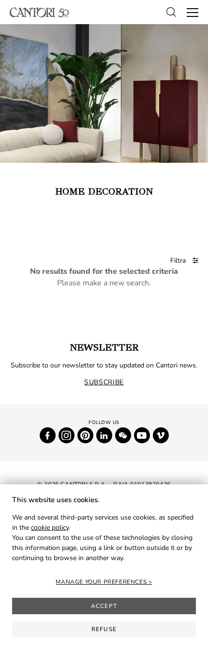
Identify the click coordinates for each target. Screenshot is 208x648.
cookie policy (50, 527)
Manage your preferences (102, 582)
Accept (104, 606)
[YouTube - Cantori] (142, 435)
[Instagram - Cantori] (66, 435)
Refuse (104, 629)
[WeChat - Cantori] (123, 435)
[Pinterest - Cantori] (85, 435)
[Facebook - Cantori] (48, 435)
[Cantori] (39, 12)
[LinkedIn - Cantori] (104, 435)
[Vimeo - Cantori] (161, 435)
